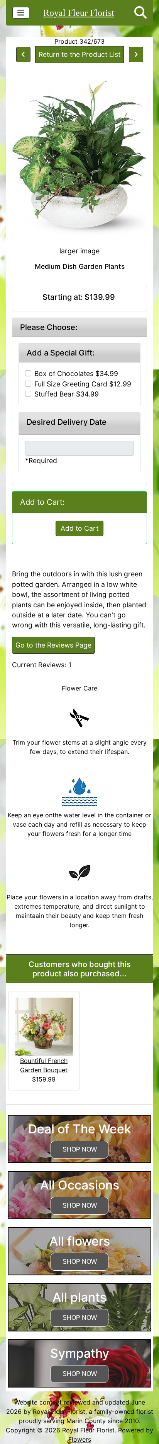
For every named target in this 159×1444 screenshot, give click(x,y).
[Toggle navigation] (20, 13)
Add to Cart (79, 528)
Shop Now (80, 1149)
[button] (140, 12)
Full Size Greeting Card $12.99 (82, 384)
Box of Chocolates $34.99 (76, 373)
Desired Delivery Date (67, 422)
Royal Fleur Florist (78, 13)
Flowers (79, 1439)
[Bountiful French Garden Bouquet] (44, 1026)
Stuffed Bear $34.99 (66, 394)
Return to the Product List (79, 54)
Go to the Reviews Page (53, 645)
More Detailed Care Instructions (79, 950)
